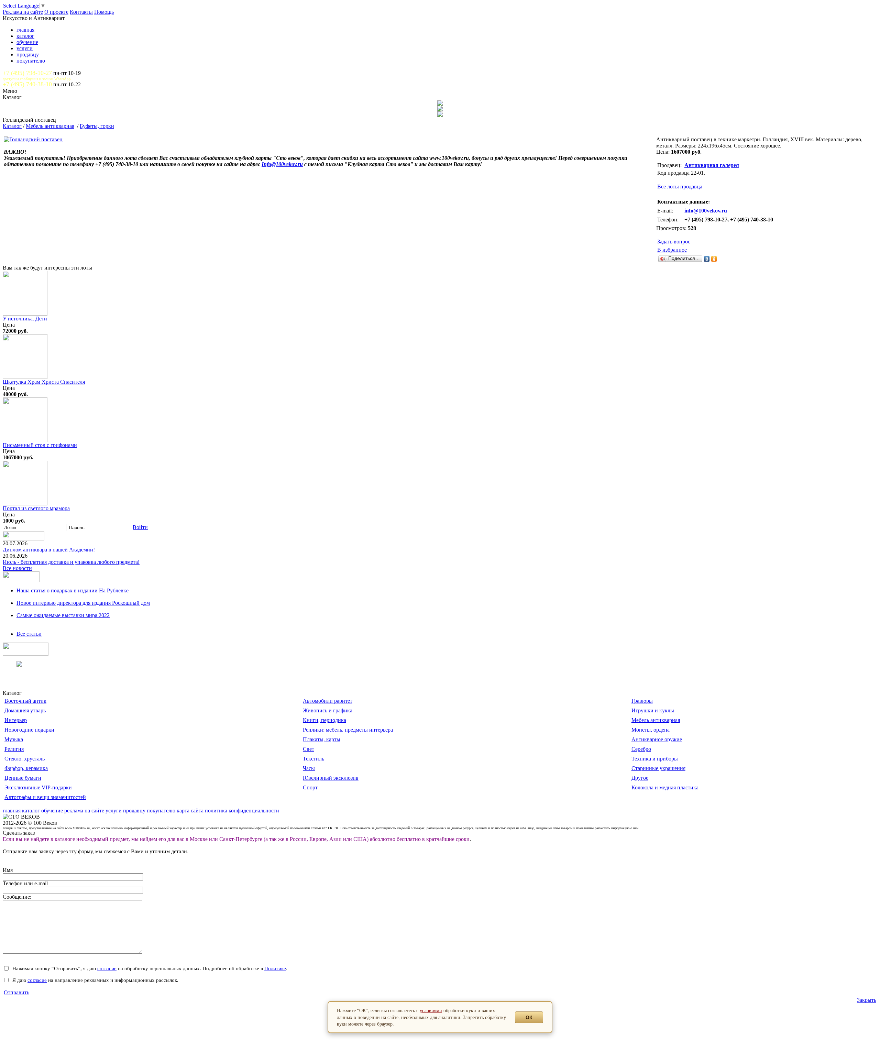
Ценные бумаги (22, 778)
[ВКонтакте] (707, 258)
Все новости (17, 568)
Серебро (641, 749)
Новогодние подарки (29, 730)
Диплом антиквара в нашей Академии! (49, 549)
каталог (25, 36)
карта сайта (190, 810)
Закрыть (866, 1000)
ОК (529, 1017)
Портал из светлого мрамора (36, 508)
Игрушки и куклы (652, 710)
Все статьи (29, 634)
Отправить (16, 992)
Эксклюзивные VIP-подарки (38, 787)
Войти (140, 527)
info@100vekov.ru (705, 211)
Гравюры (642, 701)
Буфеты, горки (97, 126)
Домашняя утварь (25, 710)
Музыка (13, 739)
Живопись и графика (327, 710)
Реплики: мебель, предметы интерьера (348, 730)
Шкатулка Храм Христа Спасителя (44, 382)
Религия (14, 749)
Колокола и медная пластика (664, 787)
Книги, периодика (324, 720)
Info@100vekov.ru (282, 164)
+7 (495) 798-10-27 (27, 72)
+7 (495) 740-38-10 (27, 84)
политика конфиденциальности (242, 810)
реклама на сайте (84, 810)
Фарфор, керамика (26, 768)
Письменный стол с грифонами (40, 445)
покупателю (30, 61)
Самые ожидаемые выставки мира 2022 (63, 615)
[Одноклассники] (714, 258)
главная (25, 30)
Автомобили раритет (327, 701)
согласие (107, 968)
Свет (308, 749)
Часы (309, 768)
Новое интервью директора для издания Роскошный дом (83, 603)
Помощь (104, 12)
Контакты (81, 12)
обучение (27, 42)
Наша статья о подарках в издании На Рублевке (72, 590)
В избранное (672, 250)
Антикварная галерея (711, 165)
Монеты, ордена (650, 730)
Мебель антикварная (50, 126)
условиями (431, 1010)
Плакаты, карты (321, 739)
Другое (639, 778)
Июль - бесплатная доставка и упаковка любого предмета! (71, 562)
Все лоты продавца (679, 186)
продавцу (27, 54)
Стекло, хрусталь (24, 759)
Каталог (12, 126)
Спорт (310, 787)
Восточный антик (25, 701)
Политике (275, 968)
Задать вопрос (673, 241)
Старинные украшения (658, 768)
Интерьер (15, 720)
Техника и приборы (654, 759)
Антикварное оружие (656, 739)
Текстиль (313, 759)
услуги (24, 48)
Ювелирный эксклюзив (331, 778)
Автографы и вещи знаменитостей (45, 797)
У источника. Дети (25, 318)
